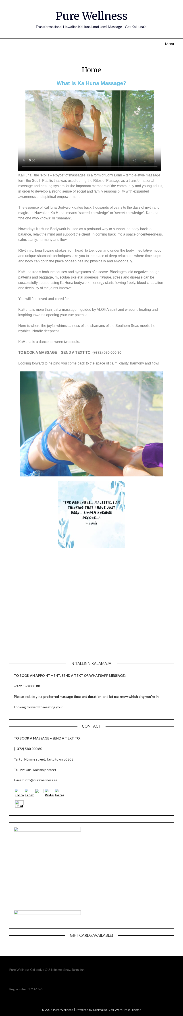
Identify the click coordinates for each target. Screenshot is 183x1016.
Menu (169, 43)
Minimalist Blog (103, 1010)
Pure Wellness (92, 16)
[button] (23, 515)
